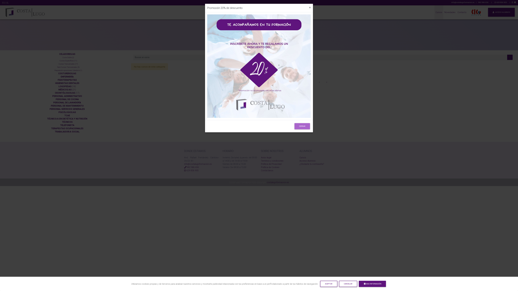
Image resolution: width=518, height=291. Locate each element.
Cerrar (302, 126)
